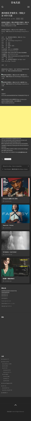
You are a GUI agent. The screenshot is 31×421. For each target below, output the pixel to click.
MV (22, 18)
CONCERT (6, 388)
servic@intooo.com (22, 152)
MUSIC (18, 18)
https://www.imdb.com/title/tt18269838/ (17, 52)
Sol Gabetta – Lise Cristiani (9, 252)
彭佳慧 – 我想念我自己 (9, 278)
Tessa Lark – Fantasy (8, 225)
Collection (5, 359)
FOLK (5, 365)
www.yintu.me (4, 294)
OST (4, 368)
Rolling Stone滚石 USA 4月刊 (10, 198)
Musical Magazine (6, 383)
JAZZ (6, 376)
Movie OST (7, 372)
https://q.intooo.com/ (22, 99)
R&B (6, 378)
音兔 (14, 18)
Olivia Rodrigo (8, 159)
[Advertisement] (15, 122)
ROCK (6, 380)
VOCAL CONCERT (7, 390)
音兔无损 (15, 2)
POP (5, 374)
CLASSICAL (6, 363)
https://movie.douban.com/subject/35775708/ (18, 56)
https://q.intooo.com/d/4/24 (7, 102)
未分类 (4, 392)
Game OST (7, 370)
